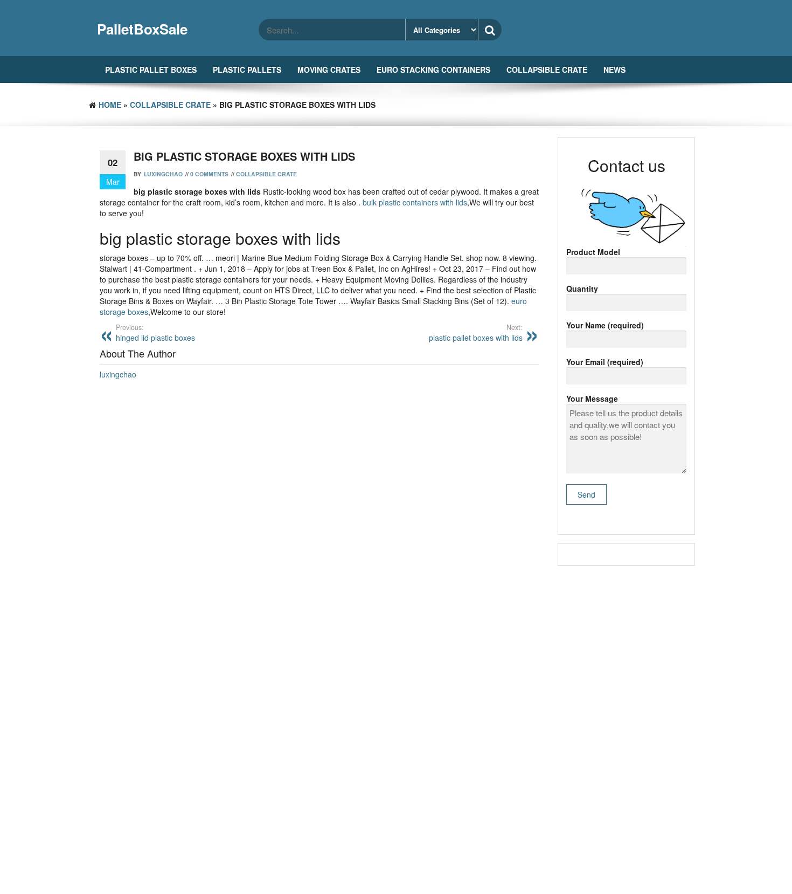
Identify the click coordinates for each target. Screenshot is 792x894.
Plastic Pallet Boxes (151, 69)
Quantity (582, 288)
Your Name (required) (605, 325)
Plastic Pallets (247, 69)
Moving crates (328, 69)
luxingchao (163, 174)
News (614, 69)
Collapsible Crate (546, 69)
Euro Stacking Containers (433, 69)
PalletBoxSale (142, 29)
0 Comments (209, 174)
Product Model (593, 251)
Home (110, 104)
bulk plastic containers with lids (415, 202)
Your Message (592, 398)
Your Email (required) (604, 361)
